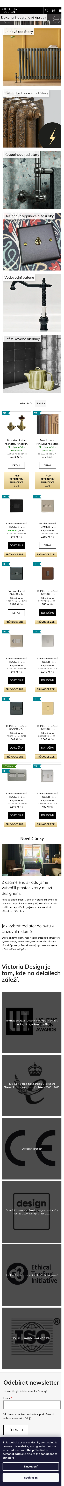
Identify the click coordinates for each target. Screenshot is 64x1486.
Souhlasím (31, 1477)
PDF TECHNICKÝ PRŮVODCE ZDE (16, 464)
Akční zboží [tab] (24, 387)
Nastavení (30, 1466)
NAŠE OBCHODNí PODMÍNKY (31, 1418)
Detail (16, 449)
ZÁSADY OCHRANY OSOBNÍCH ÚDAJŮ (30, 1423)
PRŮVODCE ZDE (14, 536)
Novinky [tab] (39, 387)
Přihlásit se (16, 1398)
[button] (4, 19)
